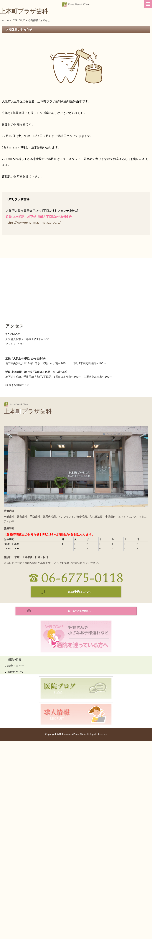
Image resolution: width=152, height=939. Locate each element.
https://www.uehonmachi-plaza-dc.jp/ (33, 222)
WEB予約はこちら (79, 591)
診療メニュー (15, 666)
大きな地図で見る (19, 385)
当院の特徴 (14, 659)
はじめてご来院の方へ (79, 611)
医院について (15, 672)
